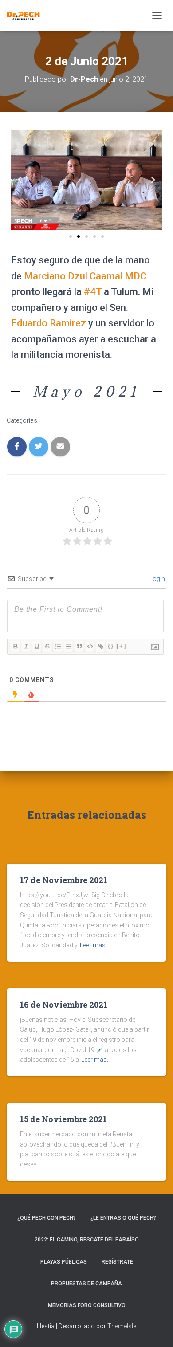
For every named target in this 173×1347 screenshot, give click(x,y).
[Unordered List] (68, 646)
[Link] (100, 646)
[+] (121, 646)
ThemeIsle (121, 1326)
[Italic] (25, 646)
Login (156, 578)
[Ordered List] (57, 646)
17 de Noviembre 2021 (63, 880)
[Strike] (47, 646)
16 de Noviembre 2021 (63, 1004)
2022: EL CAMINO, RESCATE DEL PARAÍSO (87, 1240)
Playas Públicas (63, 1262)
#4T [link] (93, 291)
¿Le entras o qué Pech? (123, 1218)
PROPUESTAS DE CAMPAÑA (86, 1283)
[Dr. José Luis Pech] (27, 15)
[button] (70, 236)
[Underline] (36, 646)
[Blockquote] (79, 646)
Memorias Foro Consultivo (87, 1305)
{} (111, 646)
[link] (85, 276)
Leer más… (95, 945)
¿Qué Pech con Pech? (46, 1218)
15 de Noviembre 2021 (63, 1119)
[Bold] (15, 646)
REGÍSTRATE (117, 1262)
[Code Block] (89, 646)
